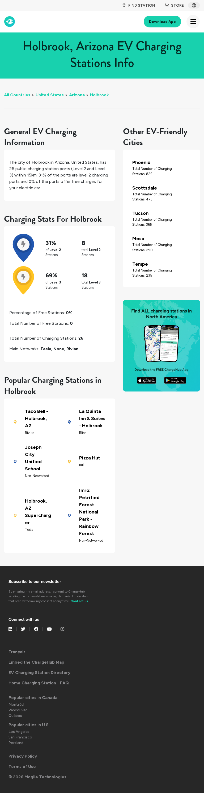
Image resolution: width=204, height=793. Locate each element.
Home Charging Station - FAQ (38, 682)
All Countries (17, 94)
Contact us (79, 601)
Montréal (16, 704)
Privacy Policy (22, 756)
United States (50, 94)
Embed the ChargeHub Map (36, 662)
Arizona (77, 94)
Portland (15, 743)
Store (177, 5)
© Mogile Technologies (37, 776)
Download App (162, 21)
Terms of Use (22, 766)
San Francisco (20, 737)
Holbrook (99, 94)
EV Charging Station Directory (39, 672)
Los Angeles (18, 731)
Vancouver (17, 710)
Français (17, 651)
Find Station (141, 5)
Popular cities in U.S (28, 724)
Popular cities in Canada (32, 697)
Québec (15, 715)
